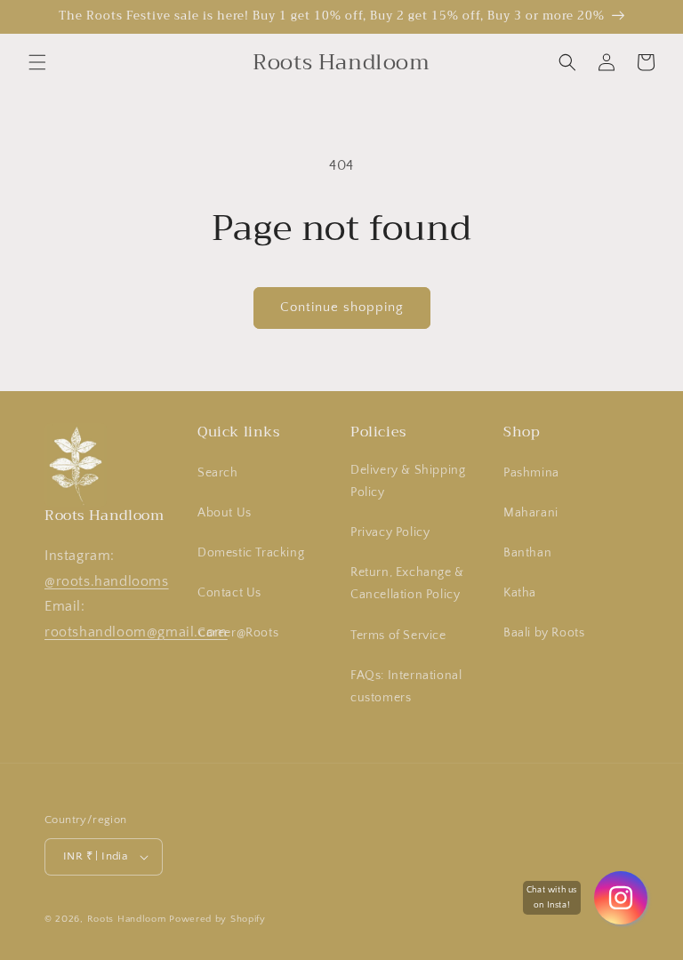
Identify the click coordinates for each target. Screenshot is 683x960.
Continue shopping (342, 307)
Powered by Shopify (217, 919)
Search (217, 473)
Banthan (527, 553)
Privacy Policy (390, 532)
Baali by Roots (543, 633)
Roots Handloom (126, 919)
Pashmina (531, 473)
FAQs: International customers (406, 686)
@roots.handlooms (106, 581)
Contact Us (229, 593)
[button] (37, 62)
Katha (519, 593)
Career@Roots (237, 633)
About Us (224, 513)
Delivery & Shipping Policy (407, 481)
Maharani (530, 513)
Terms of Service (398, 635)
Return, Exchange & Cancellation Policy (407, 583)
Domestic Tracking (250, 553)
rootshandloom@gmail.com (136, 632)
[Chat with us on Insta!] (620, 897)
